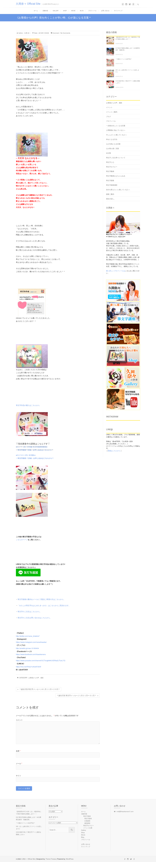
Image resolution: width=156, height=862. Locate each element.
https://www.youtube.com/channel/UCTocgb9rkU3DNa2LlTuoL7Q (40, 660)
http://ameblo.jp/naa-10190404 (27, 648)
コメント (19, 720)
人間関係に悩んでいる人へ (115, 130)
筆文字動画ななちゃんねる (115, 176)
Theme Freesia (51, 859)
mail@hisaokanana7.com (125, 811)
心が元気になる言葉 (113, 144)
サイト (18, 775)
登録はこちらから (114, 450)
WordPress (69, 859)
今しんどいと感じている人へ (116, 135)
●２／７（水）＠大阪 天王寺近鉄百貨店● (31, 447)
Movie (73, 10)
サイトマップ (118, 10)
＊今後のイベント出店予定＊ (123, 59)
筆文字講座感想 (111, 185)
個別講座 (87, 823)
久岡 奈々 (27, 33)
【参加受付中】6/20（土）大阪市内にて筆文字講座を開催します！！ (28, 812)
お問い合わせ (105, 10)
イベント (109, 107)
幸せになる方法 (111, 139)
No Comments (65, 33)
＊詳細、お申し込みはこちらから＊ (39, 450)
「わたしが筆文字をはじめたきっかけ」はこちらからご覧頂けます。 (44, 605)
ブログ (108, 116)
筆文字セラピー (111, 167)
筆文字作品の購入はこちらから (28, 405)
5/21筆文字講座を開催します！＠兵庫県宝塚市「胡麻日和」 (28, 818)
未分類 (108, 153)
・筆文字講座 (21, 450)
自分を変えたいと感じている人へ (118, 189)
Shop (65, 10)
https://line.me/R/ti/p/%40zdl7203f (28, 666)
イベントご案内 (111, 112)
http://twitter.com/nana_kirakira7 (28, 636)
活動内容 (45, 10)
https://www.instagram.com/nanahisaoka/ (31, 642)
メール (19, 763)
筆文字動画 (110, 171)
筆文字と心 (110, 162)
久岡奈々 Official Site (28, 3)
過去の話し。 (111, 199)
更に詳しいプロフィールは (115, 271)
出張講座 (87, 821)
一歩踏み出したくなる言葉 (115, 125)
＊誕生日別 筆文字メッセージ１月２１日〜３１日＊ (77, 695)
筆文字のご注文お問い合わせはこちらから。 (35, 617)
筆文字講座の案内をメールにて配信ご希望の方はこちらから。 (41, 599)
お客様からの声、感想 (36, 678)
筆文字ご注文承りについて (115, 157)
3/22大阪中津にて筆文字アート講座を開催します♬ (28, 833)
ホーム (36, 10)
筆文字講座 (110, 180)
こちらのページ (22, 539)
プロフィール (92, 10)
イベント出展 (87, 828)
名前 (18, 751)
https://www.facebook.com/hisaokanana (31, 654)
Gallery (55, 10)
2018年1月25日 (43, 33)
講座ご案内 (110, 194)
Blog (82, 10)
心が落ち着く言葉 (112, 148)
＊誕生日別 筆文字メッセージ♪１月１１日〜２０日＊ (38, 689)
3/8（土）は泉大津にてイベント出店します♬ (29, 827)
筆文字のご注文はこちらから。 (29, 611)
